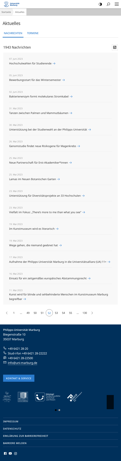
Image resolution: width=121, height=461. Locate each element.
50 (35, 313)
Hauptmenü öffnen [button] (116, 4)
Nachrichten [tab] (13, 33)
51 (42, 313)
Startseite (6, 11)
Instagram (16, 455)
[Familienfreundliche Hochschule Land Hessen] (49, 397)
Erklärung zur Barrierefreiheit (25, 436)
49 (28, 313)
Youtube (10, 455)
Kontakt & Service (18, 378)
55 (70, 313)
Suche (108, 4)
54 (63, 313)
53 (56, 313)
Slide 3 (59, 410)
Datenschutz (12, 428)
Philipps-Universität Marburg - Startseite (13, 4)
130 (84, 313)
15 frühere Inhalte (6, 312)
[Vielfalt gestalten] (9, 397)
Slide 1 (56, 410)
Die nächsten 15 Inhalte (91, 312)
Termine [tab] (33, 33)
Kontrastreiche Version (100, 4)
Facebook (5, 455)
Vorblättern (110, 402)
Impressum (10, 421)
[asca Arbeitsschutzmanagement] (76, 397)
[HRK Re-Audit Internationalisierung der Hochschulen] (25, 397)
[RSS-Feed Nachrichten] (115, 47)
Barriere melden (15, 443)
